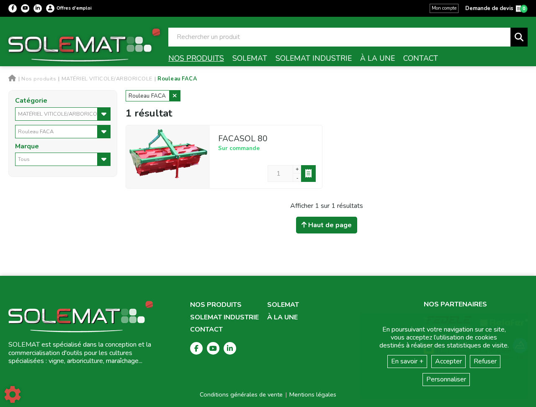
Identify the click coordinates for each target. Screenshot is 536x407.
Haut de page (329, 225)
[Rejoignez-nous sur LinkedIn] (38, 8)
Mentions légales (312, 394)
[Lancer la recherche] (519, 37)
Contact (206, 330)
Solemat (283, 305)
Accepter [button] (448, 361)
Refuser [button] (485, 361)
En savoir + (407, 361)
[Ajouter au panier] (308, 173)
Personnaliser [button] (446, 379)
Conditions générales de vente (241, 394)
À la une (282, 317)
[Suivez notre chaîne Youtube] (25, 8)
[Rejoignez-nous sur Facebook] (12, 8)
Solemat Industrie (224, 317)
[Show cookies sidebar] (12, 394)
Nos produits (216, 305)
